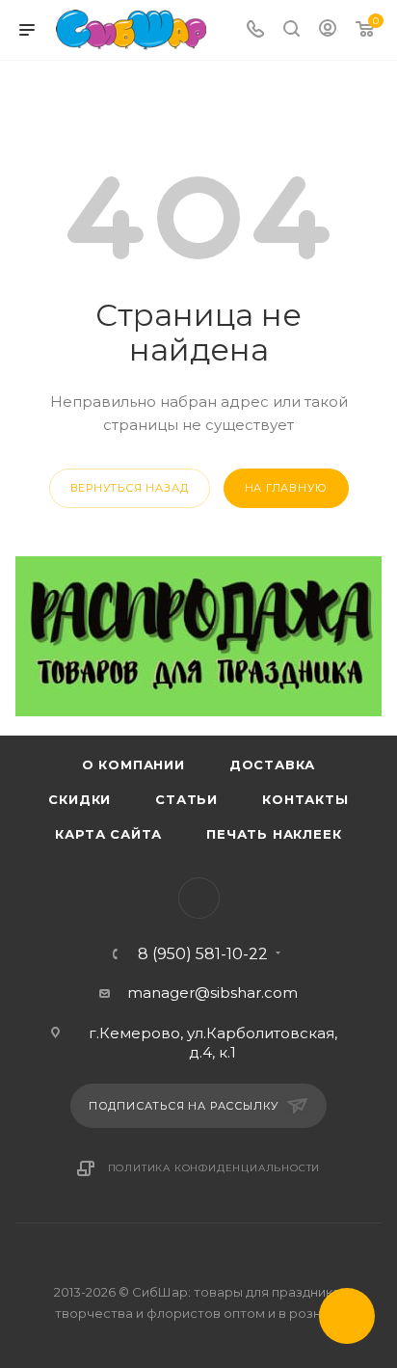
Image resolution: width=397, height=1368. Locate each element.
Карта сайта (108, 834)
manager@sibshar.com (212, 992)
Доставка (272, 764)
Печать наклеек (273, 834)
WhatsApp (199, 898)
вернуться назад (129, 488)
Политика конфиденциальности (214, 1168)
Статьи (186, 799)
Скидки (79, 799)
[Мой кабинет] (327, 30)
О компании (133, 764)
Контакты (305, 799)
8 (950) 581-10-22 (203, 954)
